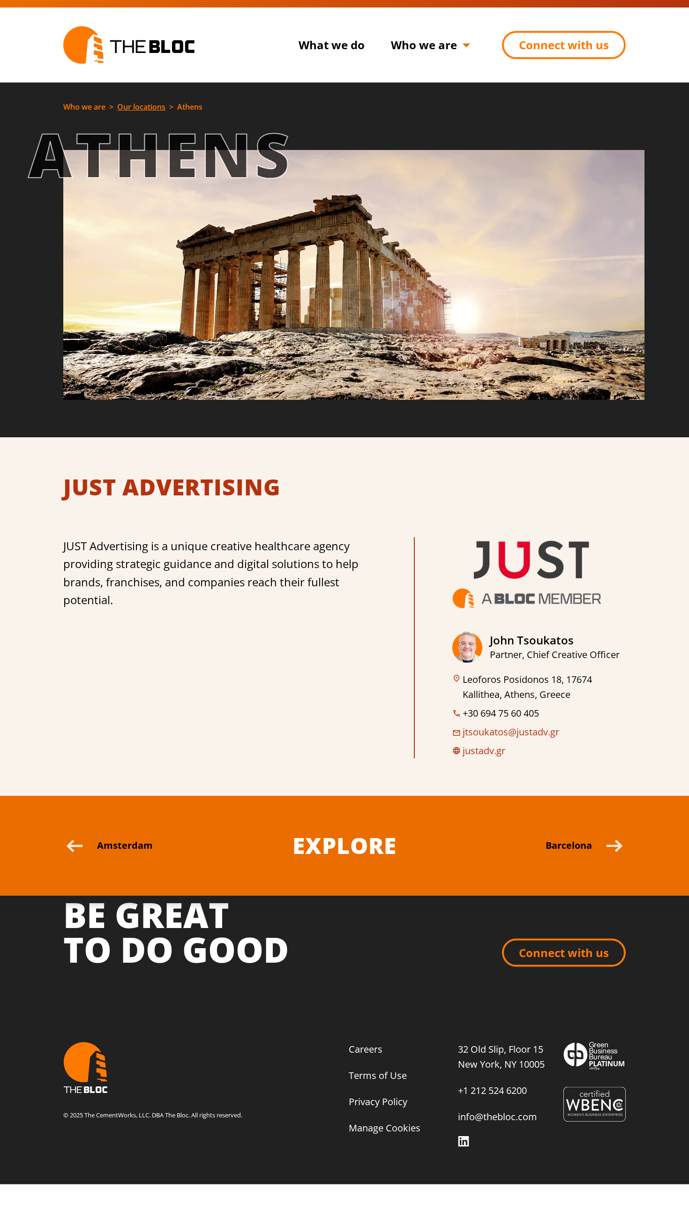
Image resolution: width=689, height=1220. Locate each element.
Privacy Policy (378, 1101)
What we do (332, 44)
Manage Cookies (384, 1127)
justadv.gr (484, 750)
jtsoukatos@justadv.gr (511, 732)
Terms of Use (378, 1075)
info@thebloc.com (497, 1116)
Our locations (141, 107)
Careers (365, 1048)
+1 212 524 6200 (492, 1090)
